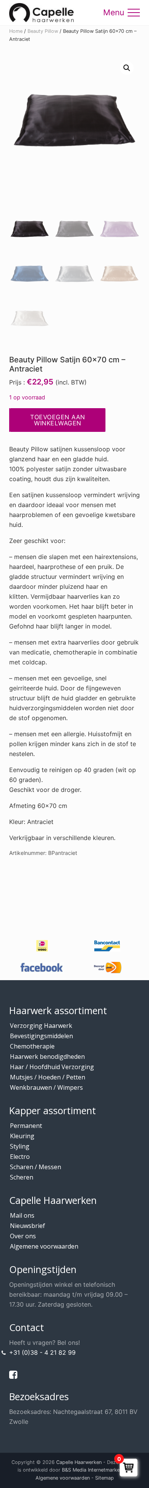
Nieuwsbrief (27, 1225)
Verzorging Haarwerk (41, 1025)
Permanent (26, 1125)
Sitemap (104, 1478)
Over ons (23, 1236)
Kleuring (22, 1136)
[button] (133, 12)
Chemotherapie (32, 1046)
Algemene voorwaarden (44, 1246)
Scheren (21, 1177)
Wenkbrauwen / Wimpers (46, 1087)
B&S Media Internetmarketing (95, 1470)
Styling (19, 1146)
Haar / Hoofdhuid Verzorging (52, 1067)
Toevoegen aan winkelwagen (57, 420)
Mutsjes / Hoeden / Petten (47, 1077)
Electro (20, 1156)
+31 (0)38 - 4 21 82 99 (42, 1352)
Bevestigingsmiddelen (41, 1036)
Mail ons (22, 1215)
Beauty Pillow (43, 31)
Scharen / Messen (35, 1167)
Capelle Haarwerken (79, 1462)
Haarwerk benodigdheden (47, 1056)
